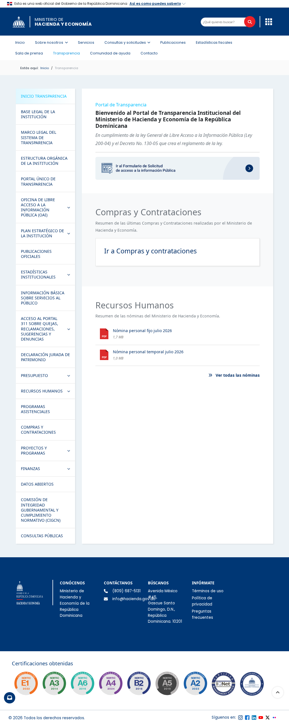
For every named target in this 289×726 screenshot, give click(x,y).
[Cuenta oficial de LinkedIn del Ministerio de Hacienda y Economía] (254, 717)
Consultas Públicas (42, 535)
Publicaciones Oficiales (36, 254)
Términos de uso (208, 591)
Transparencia (66, 53)
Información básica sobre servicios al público (42, 298)
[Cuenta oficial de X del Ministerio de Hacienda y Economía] (267, 717)
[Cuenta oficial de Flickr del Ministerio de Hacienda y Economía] (274, 717)
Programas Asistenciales (35, 409)
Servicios (86, 42)
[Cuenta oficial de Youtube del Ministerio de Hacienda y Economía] (261, 717)
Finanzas (48, 470)
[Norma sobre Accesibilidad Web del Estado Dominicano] (139, 683)
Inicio (20, 42)
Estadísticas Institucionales (48, 274)
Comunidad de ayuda (110, 53)
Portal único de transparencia (38, 181)
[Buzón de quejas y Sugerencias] (9, 697)
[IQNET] (223, 685)
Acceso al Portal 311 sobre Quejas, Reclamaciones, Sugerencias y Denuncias (48, 329)
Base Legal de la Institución (38, 114)
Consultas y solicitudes (129, 42)
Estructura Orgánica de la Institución (44, 160)
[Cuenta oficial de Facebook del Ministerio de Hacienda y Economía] (247, 717)
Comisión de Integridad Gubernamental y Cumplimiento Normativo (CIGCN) (40, 510)
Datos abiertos (37, 484)
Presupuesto (48, 377)
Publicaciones (173, 42)
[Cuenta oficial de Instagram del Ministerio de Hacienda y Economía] (240, 717)
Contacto (149, 53)
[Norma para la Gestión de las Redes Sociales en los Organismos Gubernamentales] (26, 683)
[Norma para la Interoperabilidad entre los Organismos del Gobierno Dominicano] (111, 683)
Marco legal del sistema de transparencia (38, 137)
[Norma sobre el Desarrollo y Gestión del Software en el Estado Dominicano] (82, 683)
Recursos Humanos (48, 392)
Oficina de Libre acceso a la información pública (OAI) (48, 207)
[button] (267, 21)
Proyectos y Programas (48, 450)
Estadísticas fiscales (214, 42)
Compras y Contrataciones (38, 429)
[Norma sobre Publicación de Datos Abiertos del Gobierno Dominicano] (54, 683)
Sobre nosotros (53, 42)
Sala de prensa (29, 53)
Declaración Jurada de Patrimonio (45, 357)
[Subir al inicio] (277, 692)
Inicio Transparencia (44, 96)
